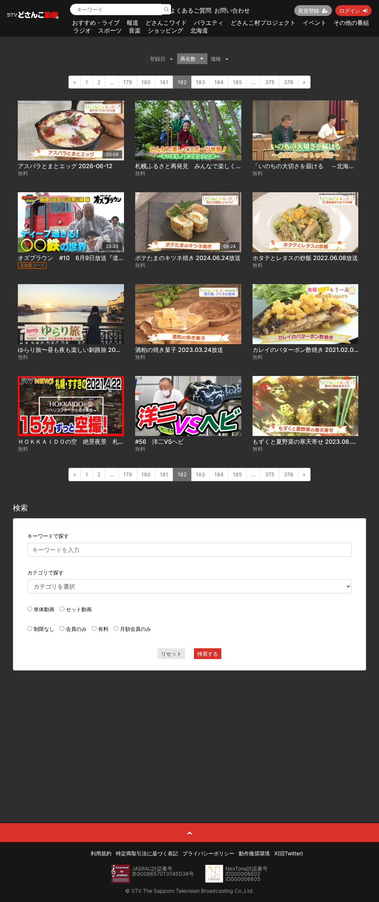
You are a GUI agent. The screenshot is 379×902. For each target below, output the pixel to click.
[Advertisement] (189, 730)
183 (200, 82)
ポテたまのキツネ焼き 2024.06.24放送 (188, 258)
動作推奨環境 (254, 853)
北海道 (199, 30)
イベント (314, 22)
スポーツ (110, 30)
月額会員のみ (135, 629)
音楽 (135, 30)
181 (164, 82)
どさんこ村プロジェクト (263, 22)
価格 (216, 59)
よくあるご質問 (190, 10)
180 (146, 82)
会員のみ (76, 629)
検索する (207, 653)
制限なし (44, 629)
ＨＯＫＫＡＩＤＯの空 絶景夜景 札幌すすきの (83, 441)
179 (127, 82)
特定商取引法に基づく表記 (147, 853)
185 (237, 82)
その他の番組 (351, 22)
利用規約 (101, 853)
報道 (132, 22)
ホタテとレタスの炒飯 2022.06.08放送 (305, 258)
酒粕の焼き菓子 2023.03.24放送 (179, 349)
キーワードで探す (48, 536)
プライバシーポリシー (208, 853)
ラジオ (82, 30)
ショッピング (165, 30)
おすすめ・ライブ (96, 22)
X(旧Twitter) (288, 853)
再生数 (188, 59)
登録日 (157, 59)
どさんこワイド (166, 22)
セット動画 (79, 609)
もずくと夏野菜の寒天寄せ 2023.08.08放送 (311, 441)
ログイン (349, 10)
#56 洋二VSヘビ (159, 441)
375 (270, 82)
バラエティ (209, 22)
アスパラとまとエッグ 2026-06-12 (65, 166)
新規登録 (308, 10)
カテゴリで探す (45, 572)
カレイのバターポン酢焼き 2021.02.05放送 (310, 349)
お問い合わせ (232, 10)
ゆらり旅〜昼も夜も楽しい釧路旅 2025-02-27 (80, 349)
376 (289, 82)
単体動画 (44, 609)
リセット (171, 653)
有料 (103, 629)
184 (219, 82)
